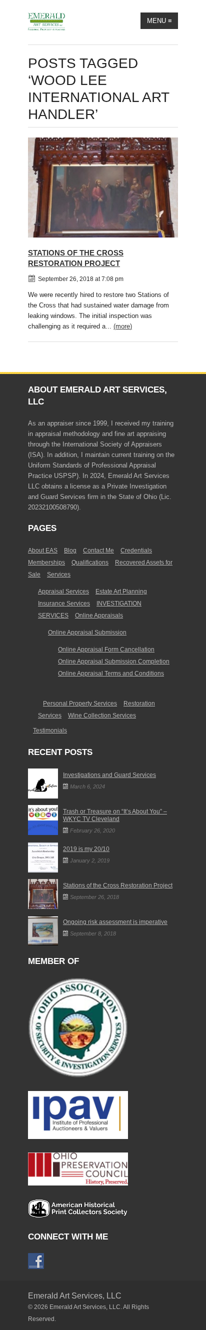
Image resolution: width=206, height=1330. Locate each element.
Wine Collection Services (102, 715)
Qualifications (90, 562)
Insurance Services (64, 603)
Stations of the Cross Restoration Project (117, 885)
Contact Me (98, 550)
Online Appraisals (99, 615)
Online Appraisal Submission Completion (114, 661)
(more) (123, 326)
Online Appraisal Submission (87, 632)
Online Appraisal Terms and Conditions (111, 673)
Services (58, 574)
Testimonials (50, 730)
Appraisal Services (63, 591)
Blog (70, 550)
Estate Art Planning (121, 591)
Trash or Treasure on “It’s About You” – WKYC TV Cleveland (115, 815)
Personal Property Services (80, 703)
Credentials (136, 550)
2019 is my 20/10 (86, 849)
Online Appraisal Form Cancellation (106, 649)
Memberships (46, 562)
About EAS (43, 550)
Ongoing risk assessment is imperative (115, 922)
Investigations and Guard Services (109, 775)
